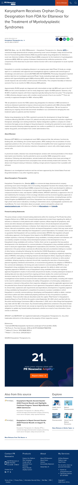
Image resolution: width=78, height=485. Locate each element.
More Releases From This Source (15, 437)
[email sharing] (71, 39)
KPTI (64, 50)
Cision (63, 482)
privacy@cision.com (66, 472)
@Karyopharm (44, 206)
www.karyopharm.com (12, 206)
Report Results (27, 468)
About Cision (44, 460)
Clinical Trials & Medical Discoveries (68, 422)
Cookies (8, 482)
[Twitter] (10, 472)
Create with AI (27, 462)
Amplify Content (27, 470)
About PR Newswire (46, 458)
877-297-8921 (64, 475)
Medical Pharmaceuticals (69, 408)
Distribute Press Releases (27, 465)
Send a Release (62, 3)
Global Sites (44, 467)
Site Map (44, 480)
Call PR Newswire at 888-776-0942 (13, 462)
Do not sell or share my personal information (65, 466)
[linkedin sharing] (64, 39)
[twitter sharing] (60, 39)
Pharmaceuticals (57, 420)
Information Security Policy (32, 480)
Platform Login (62, 460)
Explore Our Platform (29, 458)
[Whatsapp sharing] (68, 39)
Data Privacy (62, 462)
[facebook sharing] (57, 39)
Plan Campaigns (27, 460)
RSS (50, 480)
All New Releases (63, 458)
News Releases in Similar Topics (62, 428)
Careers (42, 462)
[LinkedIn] (6, 472)
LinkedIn (55, 206)
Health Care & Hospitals (56, 408)
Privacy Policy (19, 480)
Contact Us (8, 470)
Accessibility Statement (47, 464)
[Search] (75, 3)
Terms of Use (9, 480)
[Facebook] (8, 472)
